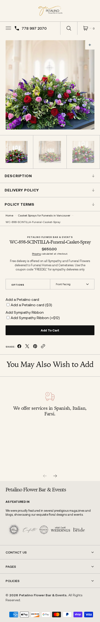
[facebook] (19, 347)
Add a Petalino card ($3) (31, 304)
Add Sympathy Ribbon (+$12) (35, 317)
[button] (8, 28)
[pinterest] (35, 347)
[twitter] (27, 347)
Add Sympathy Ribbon (25, 312)
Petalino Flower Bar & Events (43, 595)
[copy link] (43, 347)
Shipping (36, 253)
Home (9, 215)
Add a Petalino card (22, 299)
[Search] (68, 28)
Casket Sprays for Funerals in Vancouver (44, 215)
